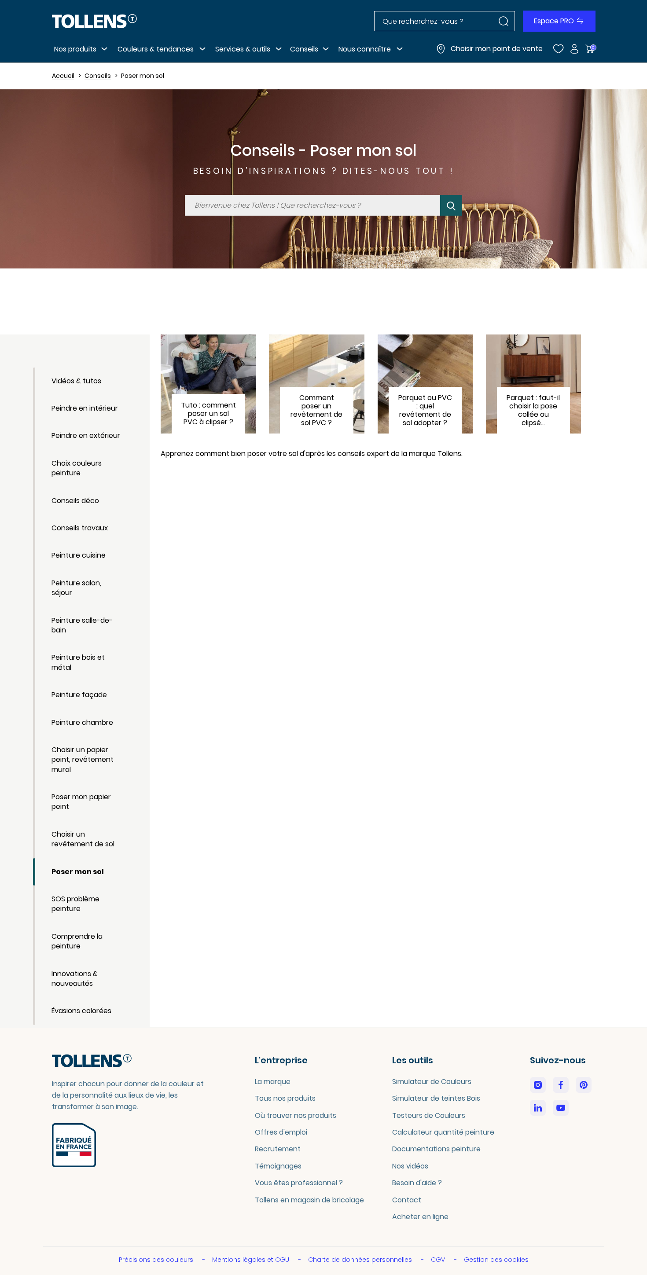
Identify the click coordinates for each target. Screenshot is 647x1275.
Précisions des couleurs (157, 1259)
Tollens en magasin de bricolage (309, 1200)
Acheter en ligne (420, 1217)
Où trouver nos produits (295, 1115)
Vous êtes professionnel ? (299, 1183)
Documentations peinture (436, 1149)
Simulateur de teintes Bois (436, 1098)
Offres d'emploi (281, 1132)
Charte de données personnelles (361, 1259)
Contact (406, 1200)
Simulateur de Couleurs (431, 1082)
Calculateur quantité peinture (443, 1132)
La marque (272, 1082)
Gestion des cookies (496, 1259)
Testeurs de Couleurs (428, 1115)
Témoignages (278, 1166)
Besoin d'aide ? (417, 1183)
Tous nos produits (285, 1098)
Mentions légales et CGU (251, 1259)
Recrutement (278, 1149)
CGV (439, 1259)
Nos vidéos (410, 1166)
